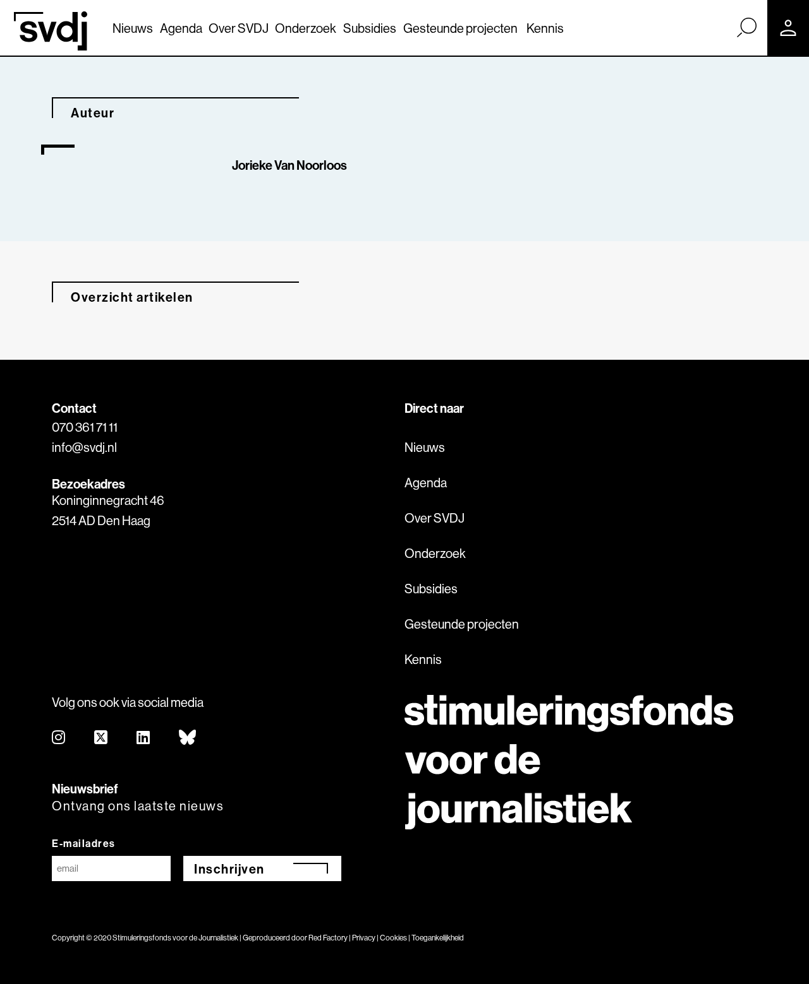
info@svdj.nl (84, 447)
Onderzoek (305, 28)
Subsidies (369, 28)
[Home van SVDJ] (50, 30)
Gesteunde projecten (460, 28)
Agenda (181, 28)
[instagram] (59, 738)
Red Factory (328, 937)
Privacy (363, 937)
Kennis (545, 28)
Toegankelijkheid (437, 937)
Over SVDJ (239, 28)
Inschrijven (229, 869)
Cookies (393, 937)
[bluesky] (188, 738)
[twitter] (101, 738)
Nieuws (133, 28)
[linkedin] (144, 738)
